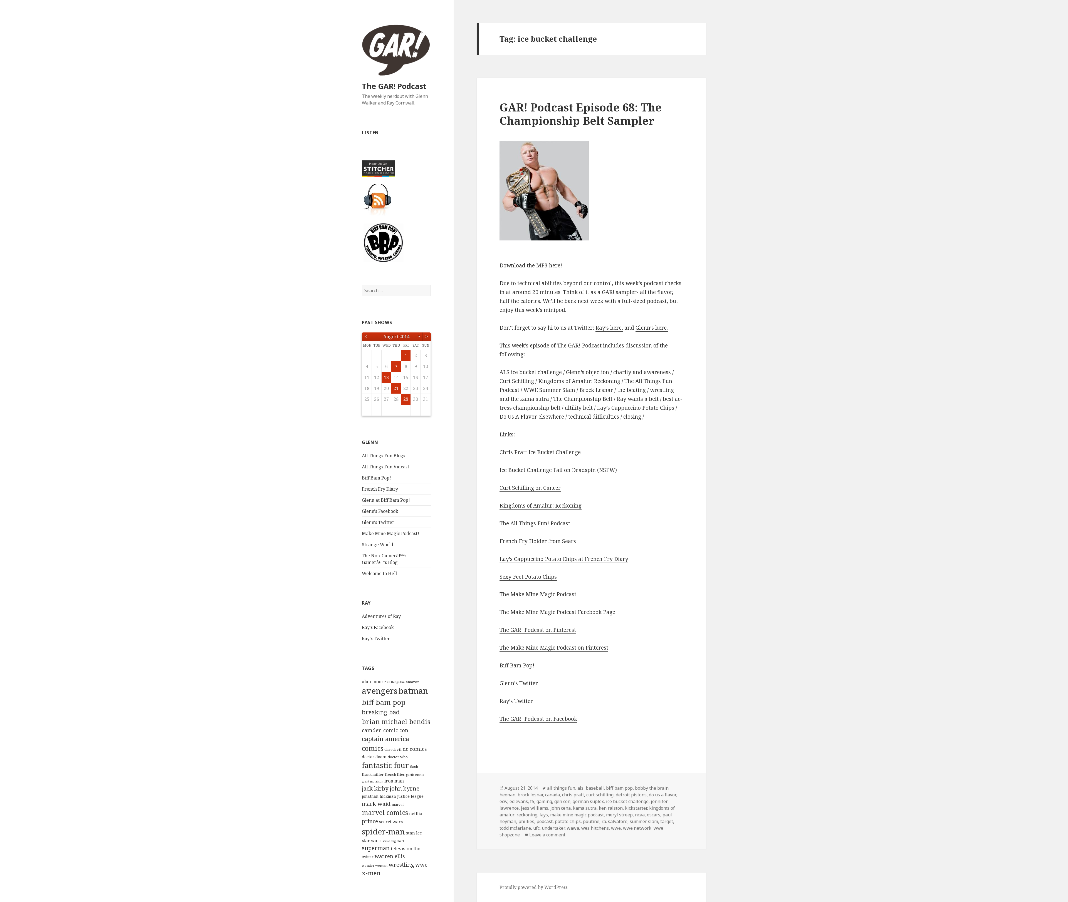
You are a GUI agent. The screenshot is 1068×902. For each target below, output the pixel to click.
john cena (560, 808)
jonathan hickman (379, 796)
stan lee (414, 833)
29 (405, 399)
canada (552, 795)
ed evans (519, 801)
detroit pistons (631, 795)
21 (396, 388)
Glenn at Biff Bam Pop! (386, 500)
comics (372, 748)
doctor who (398, 756)
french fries (395, 774)
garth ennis (415, 774)
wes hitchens (595, 828)
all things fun (396, 682)
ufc (536, 828)
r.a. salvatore (614, 821)
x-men (371, 873)
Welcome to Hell (379, 573)
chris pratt (573, 795)
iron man (394, 781)
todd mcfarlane (515, 828)
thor (418, 849)
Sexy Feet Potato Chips (528, 576)
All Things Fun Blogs (383, 456)
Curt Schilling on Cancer (530, 487)
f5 (532, 801)
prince (370, 821)
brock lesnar (530, 795)
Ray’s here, (609, 327)
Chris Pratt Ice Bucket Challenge (540, 452)
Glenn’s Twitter (519, 683)
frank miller (373, 774)
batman (413, 690)
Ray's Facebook (378, 627)
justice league (410, 796)
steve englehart (393, 841)
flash (414, 766)
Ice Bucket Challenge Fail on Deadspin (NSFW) (558, 470)
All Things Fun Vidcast (385, 467)
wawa (573, 828)
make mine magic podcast (577, 815)
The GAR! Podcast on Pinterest (538, 629)
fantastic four (385, 765)
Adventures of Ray (381, 616)
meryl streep (619, 815)
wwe (421, 864)
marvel (398, 804)
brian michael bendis (396, 721)
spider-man (383, 831)
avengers (379, 690)
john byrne (404, 788)
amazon (412, 682)
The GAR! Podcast (394, 86)
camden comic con (385, 730)
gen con (562, 801)
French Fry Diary (380, 489)
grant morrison (372, 781)
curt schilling (600, 795)
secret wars (391, 822)
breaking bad (381, 712)
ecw (503, 801)
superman (376, 848)
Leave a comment (547, 835)
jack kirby (375, 788)
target (666, 821)
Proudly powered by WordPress (534, 887)
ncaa (640, 815)
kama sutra (585, 808)
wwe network (637, 828)
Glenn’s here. (652, 327)
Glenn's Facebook (380, 511)
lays (544, 815)
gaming (544, 801)
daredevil (393, 749)
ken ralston (611, 808)
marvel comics (385, 812)
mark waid (376, 803)
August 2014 (396, 337)
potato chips (568, 821)
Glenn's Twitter (378, 522)
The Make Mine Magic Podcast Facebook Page (557, 612)
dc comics (415, 749)
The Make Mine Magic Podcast (538, 594)
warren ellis (390, 856)
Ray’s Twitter (516, 701)
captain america (385, 738)
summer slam (644, 821)
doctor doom (374, 756)
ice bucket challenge (627, 801)
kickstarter (636, 808)
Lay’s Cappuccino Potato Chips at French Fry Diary (564, 559)
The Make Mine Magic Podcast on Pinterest (554, 647)
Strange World (377, 544)
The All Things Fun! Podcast (535, 523)
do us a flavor (662, 795)
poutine (591, 821)
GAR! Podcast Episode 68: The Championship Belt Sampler (581, 114)
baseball (595, 788)
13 (386, 377)
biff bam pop (384, 702)
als (580, 788)
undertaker (553, 828)
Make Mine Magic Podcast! (390, 533)
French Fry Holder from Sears (538, 541)
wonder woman (374, 865)
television (401, 848)
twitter (368, 856)
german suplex (588, 801)
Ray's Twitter (376, 638)
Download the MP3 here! (531, 265)
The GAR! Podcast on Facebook (538, 718)
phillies (526, 821)
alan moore (374, 682)
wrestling (401, 864)
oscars (653, 815)
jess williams (534, 808)
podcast (545, 821)
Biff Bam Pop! (376, 478)
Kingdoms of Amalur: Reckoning (541, 505)
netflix (415, 813)
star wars (371, 841)
